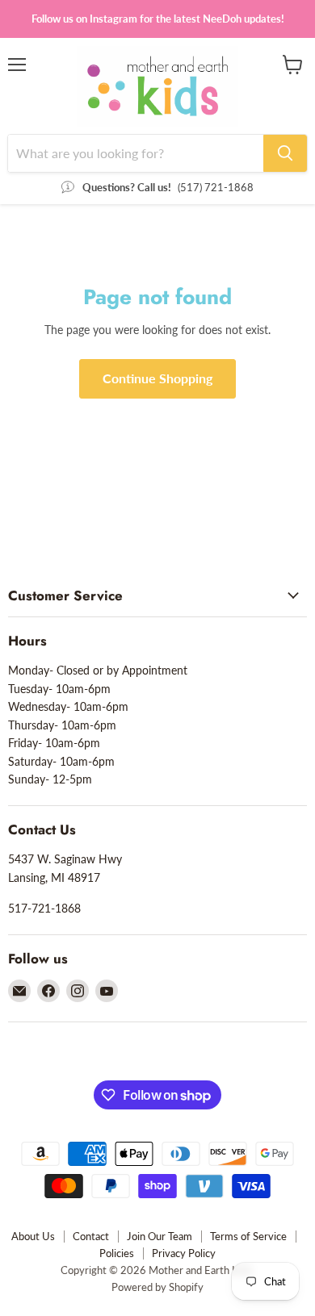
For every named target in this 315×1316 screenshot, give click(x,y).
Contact (91, 1236)
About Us (33, 1236)
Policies (116, 1253)
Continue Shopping (157, 378)
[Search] (285, 153)
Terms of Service (248, 1236)
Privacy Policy (184, 1253)
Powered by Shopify (157, 1286)
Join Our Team (159, 1236)
